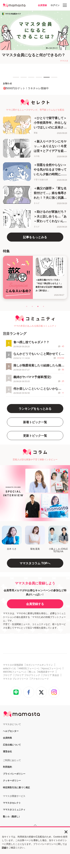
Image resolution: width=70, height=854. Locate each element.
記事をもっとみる (35, 237)
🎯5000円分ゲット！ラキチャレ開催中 (26, 88)
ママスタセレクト (12, 803)
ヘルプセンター (11, 731)
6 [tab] (53, 79)
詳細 (4, 847)
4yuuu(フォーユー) (51, 668)
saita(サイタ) (9, 668)
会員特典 (7, 737)
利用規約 (7, 767)
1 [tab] (15, 79)
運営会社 (7, 751)
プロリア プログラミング (27, 675)
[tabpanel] (35, 37)
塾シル (32, 671)
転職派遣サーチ (46, 671)
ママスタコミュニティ (14, 809)
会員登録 (42, 5)
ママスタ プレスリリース (15, 678)
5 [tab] (45, 79)
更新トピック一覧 (35, 435)
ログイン (55, 5)
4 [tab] (38, 79)
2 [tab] (22, 79)
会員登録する (35, 604)
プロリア (7, 675)
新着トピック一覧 (35, 422)
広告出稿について (12, 744)
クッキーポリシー (12, 780)
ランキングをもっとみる (35, 408)
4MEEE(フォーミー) (29, 668)
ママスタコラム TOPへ (35, 563)
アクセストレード (40, 678)
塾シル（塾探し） (12, 816)
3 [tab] (30, 79)
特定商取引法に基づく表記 (16, 787)
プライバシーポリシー (14, 773)
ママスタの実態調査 (13, 664)
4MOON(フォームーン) (14, 671)
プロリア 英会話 (51, 675)
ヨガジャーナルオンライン (39, 664)
